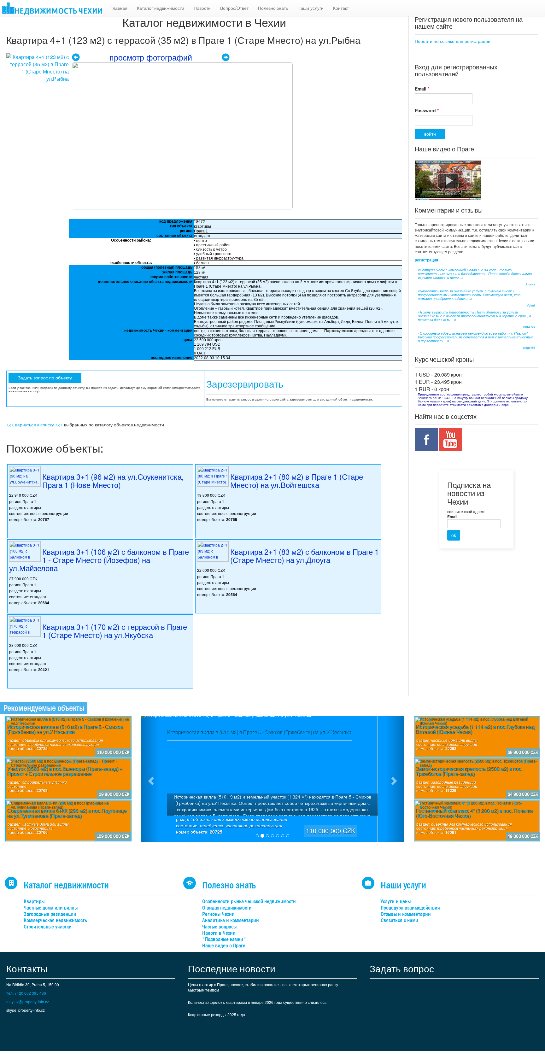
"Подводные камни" (224, 939)
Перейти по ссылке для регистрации (452, 41)
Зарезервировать (245, 384)
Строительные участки (48, 927)
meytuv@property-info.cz (27, 1001)
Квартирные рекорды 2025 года (216, 1014)
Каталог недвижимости (160, 8)
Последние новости (231, 968)
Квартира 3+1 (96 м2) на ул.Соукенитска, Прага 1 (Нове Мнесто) (113, 480)
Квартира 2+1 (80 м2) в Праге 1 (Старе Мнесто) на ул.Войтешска (296, 480)
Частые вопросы (219, 927)
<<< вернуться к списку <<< (34, 424)
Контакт (341, 8)
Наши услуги (310, 8)
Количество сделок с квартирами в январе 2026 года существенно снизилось (257, 1002)
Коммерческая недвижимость (55, 920)
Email (422, 88)
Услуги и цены (396, 902)
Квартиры (34, 902)
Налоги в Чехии (219, 933)
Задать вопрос (402, 968)
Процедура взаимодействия (410, 908)
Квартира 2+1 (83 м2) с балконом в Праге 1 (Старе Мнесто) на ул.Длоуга (304, 555)
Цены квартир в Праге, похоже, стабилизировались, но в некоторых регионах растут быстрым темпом (264, 987)
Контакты (27, 968)
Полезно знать (273, 8)
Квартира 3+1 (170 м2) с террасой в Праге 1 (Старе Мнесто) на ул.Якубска (114, 630)
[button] (150, 779)
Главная (118, 8)
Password (427, 110)
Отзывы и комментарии (406, 914)
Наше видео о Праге (223, 946)
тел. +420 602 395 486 (26, 993)
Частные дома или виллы (51, 908)
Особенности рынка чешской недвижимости (249, 902)
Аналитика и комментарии (230, 920)
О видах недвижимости (227, 908)
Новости (202, 8)
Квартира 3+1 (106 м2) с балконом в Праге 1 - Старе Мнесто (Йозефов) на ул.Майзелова (99, 560)
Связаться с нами (399, 920)
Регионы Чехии (218, 914)
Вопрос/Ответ (234, 8)
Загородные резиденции (50, 914)
